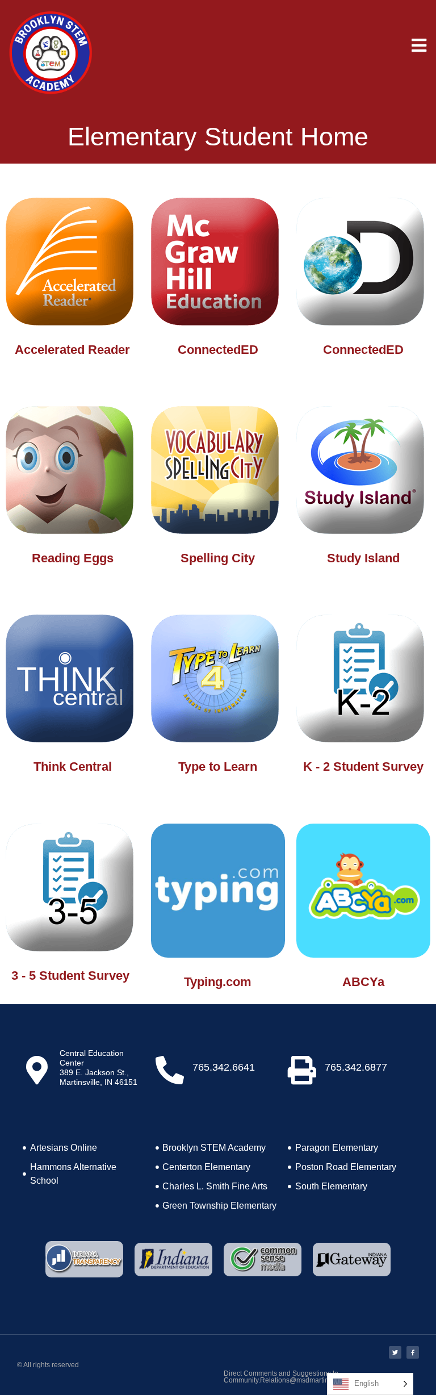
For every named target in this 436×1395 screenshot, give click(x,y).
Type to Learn (217, 766)
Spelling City (218, 558)
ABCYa (363, 982)
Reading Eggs (73, 558)
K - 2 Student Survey (363, 766)
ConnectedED (218, 350)
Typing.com (217, 982)
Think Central (72, 766)
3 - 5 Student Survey (70, 975)
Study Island (363, 558)
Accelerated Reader (72, 350)
